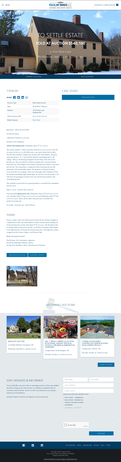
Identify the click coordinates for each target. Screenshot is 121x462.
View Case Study (88, 97)
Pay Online (36, 120)
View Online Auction (40, 116)
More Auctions (106, 364)
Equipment (69, 405)
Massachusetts (87, 445)
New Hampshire (70, 445)
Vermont (96, 445)
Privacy (108, 445)
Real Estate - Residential (74, 400)
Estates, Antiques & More (74, 402)
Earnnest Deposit (37, 255)
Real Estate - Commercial (74, 397)
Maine (79, 445)
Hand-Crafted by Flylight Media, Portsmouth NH (60, 459)
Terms (102, 445)
